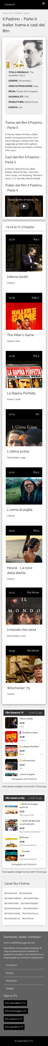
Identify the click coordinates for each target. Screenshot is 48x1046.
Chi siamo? (11, 965)
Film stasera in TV (13, 1019)
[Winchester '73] (24, 669)
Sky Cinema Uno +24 (30, 913)
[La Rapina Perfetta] (24, 374)
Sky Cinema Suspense (29, 903)
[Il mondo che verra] (24, 611)
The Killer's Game (20, 335)
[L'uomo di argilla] (24, 490)
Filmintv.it (10, 4)
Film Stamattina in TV (15, 1003)
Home (5, 13)
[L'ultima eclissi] (24, 432)
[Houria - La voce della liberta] (24, 549)
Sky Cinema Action (12, 903)
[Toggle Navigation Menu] (43, 3)
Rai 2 (36, 239)
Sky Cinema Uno (11, 893)
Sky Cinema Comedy (12, 913)
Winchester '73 (18, 688)
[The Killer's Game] (24, 316)
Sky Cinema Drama (31, 908)
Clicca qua (41, 786)
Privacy (9, 973)
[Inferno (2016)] (24, 258)
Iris (37, 414)
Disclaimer (11, 980)
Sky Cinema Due (25, 893)
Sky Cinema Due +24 (12, 918)
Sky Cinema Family (31, 898)
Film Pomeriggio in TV (16, 1011)
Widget (10, 988)
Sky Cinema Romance (13, 908)
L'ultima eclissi (18, 451)
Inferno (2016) (17, 277)
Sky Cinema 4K (27, 918)
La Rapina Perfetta (21, 393)
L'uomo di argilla (19, 510)
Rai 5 (36, 472)
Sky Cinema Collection (13, 898)
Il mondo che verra (21, 630)
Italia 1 (35, 297)
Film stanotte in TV (14, 1027)
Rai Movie (33, 592)
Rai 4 (36, 355)
